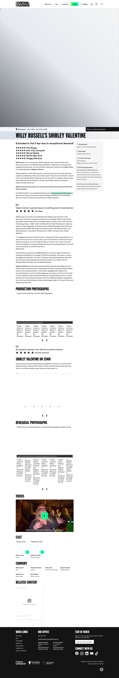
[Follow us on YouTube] (91, 653)
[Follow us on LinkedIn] (86, 653)
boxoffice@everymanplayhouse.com (48, 639)
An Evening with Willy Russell (61, 193)
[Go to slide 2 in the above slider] (28, 331)
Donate (74, 4)
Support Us (19, 643)
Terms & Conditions (21, 650)
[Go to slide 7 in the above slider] (69, 331)
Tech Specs (19, 636)
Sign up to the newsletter (84, 642)
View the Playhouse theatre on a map (43, 648)
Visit (56, 4)
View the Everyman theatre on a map (58, 648)
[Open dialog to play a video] (45, 516)
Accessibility (19, 641)
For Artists (65, 4)
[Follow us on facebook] (77, 653)
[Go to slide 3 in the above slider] (36, 331)
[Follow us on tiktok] (96, 653)
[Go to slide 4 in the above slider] (44, 331)
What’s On (48, 4)
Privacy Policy (19, 646)
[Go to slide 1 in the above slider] (20, 331)
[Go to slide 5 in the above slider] (53, 331)
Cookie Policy (19, 648)
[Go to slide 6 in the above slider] (61, 331)
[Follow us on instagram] (81, 653)
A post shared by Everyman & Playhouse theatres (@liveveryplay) (31, 619)
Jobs (17, 638)
